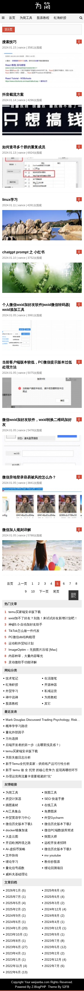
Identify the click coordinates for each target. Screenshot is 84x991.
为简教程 (50, 697)
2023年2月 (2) (54, 953)
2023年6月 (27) (17, 947)
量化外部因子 (15, 732)
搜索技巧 (9, 42)
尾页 (56, 591)
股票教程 (43, 18)
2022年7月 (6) (54, 966)
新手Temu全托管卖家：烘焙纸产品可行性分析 (38, 763)
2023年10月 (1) (17, 934)
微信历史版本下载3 (57, 849)
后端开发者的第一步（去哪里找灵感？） (34, 745)
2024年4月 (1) (54, 922)
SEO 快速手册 (54, 799)
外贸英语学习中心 (18, 817)
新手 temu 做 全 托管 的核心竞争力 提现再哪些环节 (42, 770)
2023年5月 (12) (55, 947)
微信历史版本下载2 (57, 824)
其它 (47, 703)
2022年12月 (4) (55, 959)
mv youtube (52, 855)
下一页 (44, 591)
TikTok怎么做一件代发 (24, 631)
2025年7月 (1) (16, 896)
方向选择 (12, 738)
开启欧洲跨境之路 (18, 843)
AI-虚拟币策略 (15, 849)
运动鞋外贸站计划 (21, 643)
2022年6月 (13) (17, 972)
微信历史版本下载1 (19, 824)
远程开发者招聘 (55, 843)
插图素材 (12, 805)
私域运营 (50, 691)
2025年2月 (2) (16, 909)
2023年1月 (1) (16, 959)
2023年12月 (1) (55, 928)
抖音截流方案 (13, 94)
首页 (12, 18)
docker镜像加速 (17, 830)
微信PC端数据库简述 (59, 830)
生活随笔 (50, 678)
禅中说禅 (12, 697)
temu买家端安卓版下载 (25, 612)
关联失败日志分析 (18, 757)
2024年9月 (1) (16, 915)
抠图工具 (50, 792)
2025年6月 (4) (54, 896)
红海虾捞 (60, 18)
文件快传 (12, 855)
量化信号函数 (15, 868)
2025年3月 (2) (54, 903)
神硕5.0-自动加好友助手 (25, 624)
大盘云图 (12, 836)
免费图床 (50, 811)
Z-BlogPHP (39, 987)
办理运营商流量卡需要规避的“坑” (29, 776)
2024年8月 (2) (54, 915)
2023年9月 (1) (54, 934)
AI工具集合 (13, 811)
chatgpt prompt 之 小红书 (23, 252)
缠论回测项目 (53, 868)
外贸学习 (12, 691)
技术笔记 (12, 678)
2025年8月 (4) (54, 890)
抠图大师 (50, 836)
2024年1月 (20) (17, 928)
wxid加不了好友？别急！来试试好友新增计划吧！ (43, 618)
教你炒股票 (52, 861)
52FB (65, 987)
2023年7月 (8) (54, 940)
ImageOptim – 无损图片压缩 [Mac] (33, 649)
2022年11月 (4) (16, 966)
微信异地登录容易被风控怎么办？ (29, 477)
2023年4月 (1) (16, 953)
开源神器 (50, 684)
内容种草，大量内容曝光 (26, 656)
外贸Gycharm (54, 817)
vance (22, 47)
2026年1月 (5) (16, 890)
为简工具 (26, 18)
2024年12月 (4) (55, 909)
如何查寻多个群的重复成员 (23, 147)
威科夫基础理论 (17, 874)
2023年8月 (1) (16, 940)
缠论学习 (12, 861)
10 (33, 591)
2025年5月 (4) (16, 903)
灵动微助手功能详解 (23, 662)
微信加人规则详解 (16, 530)
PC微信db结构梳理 (22, 637)
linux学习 (10, 199)
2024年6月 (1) (16, 922)
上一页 (22, 583)
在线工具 (50, 805)
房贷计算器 (13, 799)
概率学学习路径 (17, 726)
